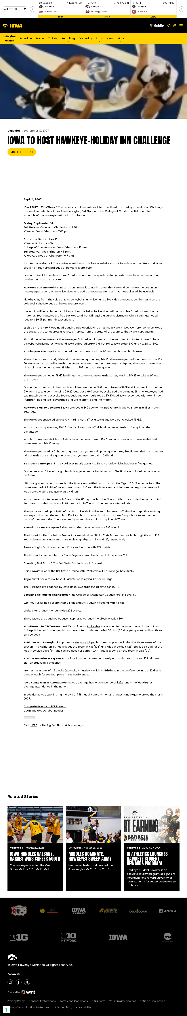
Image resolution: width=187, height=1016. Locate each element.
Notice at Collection (152, 1001)
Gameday (85, 38)
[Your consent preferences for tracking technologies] (6, 1009)
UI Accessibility (63, 1007)
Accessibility (83, 1007)
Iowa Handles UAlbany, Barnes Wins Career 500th (35, 856)
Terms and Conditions (74, 1001)
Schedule (26, 38)
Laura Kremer (89, 658)
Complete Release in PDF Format (45, 706)
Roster (40, 38)
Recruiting (68, 38)
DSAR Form (98, 1001)
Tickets (53, 39)
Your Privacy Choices (122, 1001)
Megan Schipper (120, 363)
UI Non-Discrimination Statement (28, 1007)
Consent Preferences (42, 1001)
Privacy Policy (16, 1001)
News (110, 38)
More (121, 38)
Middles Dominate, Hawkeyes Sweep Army (90, 856)
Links (61, 16)
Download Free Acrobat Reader (43, 710)
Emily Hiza (93, 626)
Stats (99, 38)
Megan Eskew (80, 363)
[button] (32, 9)
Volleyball (14, 130)
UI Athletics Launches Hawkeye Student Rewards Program (147, 858)
